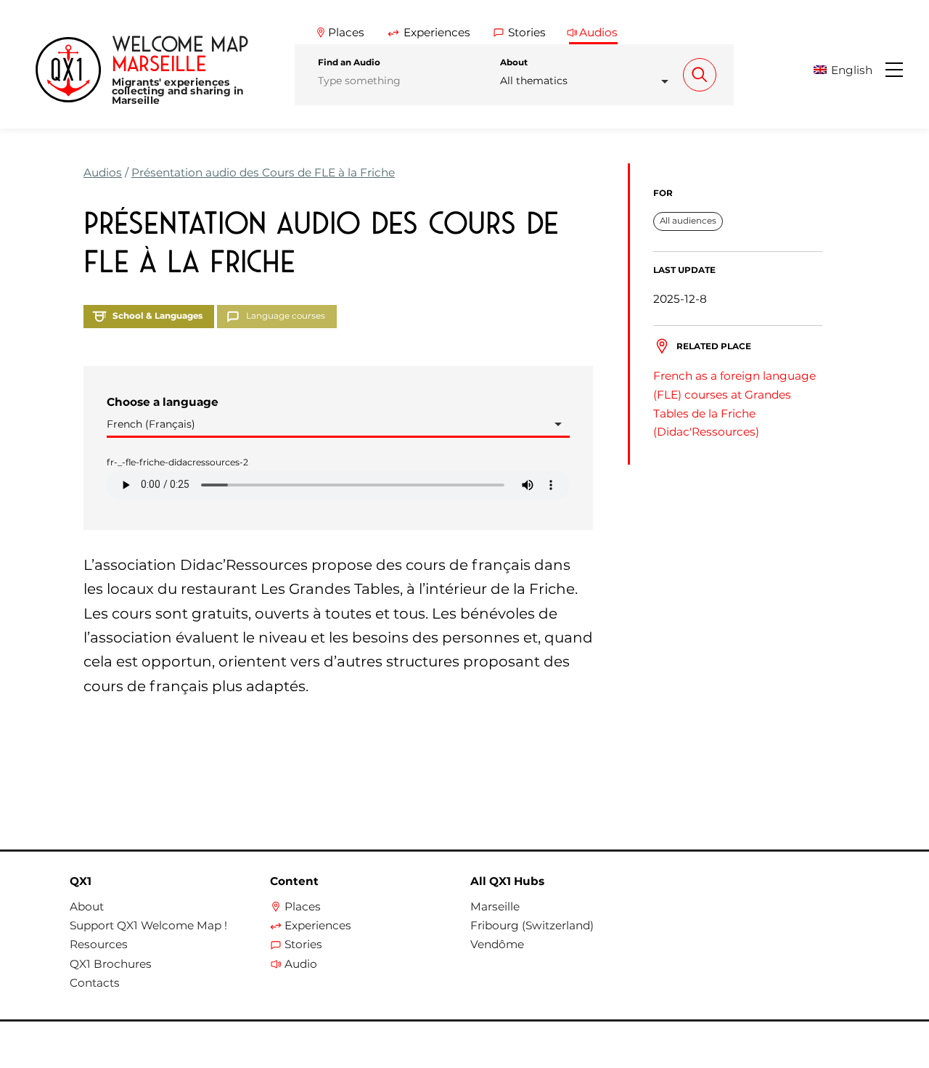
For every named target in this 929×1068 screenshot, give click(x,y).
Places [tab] (346, 32)
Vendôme (497, 944)
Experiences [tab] (437, 32)
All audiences (688, 221)
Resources (99, 944)
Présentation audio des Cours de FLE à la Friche (263, 172)
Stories (303, 944)
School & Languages (157, 316)
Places (303, 906)
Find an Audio (349, 62)
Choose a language (162, 402)
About (514, 62)
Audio (301, 964)
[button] (848, 70)
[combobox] (588, 81)
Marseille (495, 906)
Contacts (95, 983)
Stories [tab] (527, 32)
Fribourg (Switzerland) (532, 925)
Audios (102, 172)
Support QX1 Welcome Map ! (148, 925)
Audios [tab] (598, 32)
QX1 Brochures (111, 964)
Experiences (318, 925)
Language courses (285, 316)
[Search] (699, 74)
